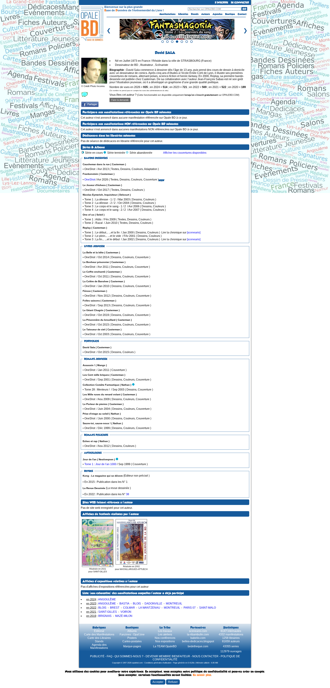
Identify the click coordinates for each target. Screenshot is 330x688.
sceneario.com (198, 631)
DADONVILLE (153, 603)
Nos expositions (165, 641)
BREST (114, 607)
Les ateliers (165, 634)
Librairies (183, 14)
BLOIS (137, 603)
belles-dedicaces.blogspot (198, 641)
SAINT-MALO (207, 607)
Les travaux (165, 631)
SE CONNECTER (240, 2)
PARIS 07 (190, 607)
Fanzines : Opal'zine (132, 634)
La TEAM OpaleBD (165, 646)
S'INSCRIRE (221, 2)
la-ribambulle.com (198, 634)
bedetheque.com (198, 646)
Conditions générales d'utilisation (157, 663)
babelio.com (197, 637)
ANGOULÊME (107, 599)
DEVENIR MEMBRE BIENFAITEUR (168, 656)
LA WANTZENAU (149, 607)
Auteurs (205, 14)
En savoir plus (202, 675)
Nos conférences (165, 637)
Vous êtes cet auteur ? (174, 94)
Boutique (230, 14)
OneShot (89, 179)
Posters (132, 637)
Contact (242, 14)
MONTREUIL (174, 603)
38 (127, 494)
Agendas (217, 14)
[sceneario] (193, 232)
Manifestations (167, 14)
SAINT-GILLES (107, 611)
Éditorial (99, 631)
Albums (132, 631)
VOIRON (125, 611)
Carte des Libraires (99, 637)
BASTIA (124, 603)
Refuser (173, 681)
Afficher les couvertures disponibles (184, 152)
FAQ (109, 656)
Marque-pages (132, 646)
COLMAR (129, 607)
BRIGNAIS (105, 615)
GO (244, 9)
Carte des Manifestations (99, 634)
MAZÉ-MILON (123, 615)
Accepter (157, 681)
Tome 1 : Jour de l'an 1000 (100, 464)
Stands (195, 14)
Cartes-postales (132, 641)
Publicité (97, 656)
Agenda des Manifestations (99, 646)
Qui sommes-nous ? (128, 656)
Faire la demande (120, 100)
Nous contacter (205, 656)
